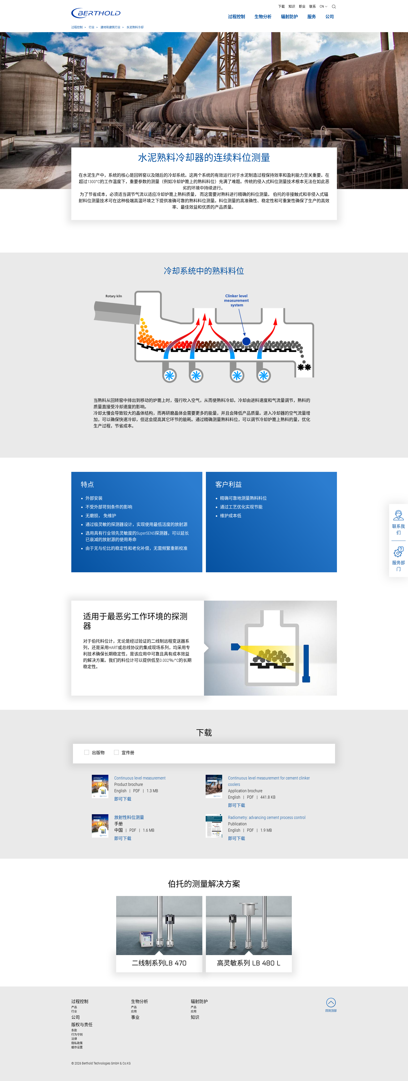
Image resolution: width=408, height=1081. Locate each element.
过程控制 (77, 27)
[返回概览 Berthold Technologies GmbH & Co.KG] (95, 13)
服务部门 (398, 566)
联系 (312, 6)
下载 (281, 6)
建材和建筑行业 (110, 27)
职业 (302, 6)
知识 (292, 6)
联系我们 (398, 529)
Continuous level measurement (140, 777)
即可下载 (122, 799)
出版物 (98, 752)
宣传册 (128, 752)
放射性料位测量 (129, 817)
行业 (91, 27)
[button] (334, 6)
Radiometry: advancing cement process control (267, 817)
